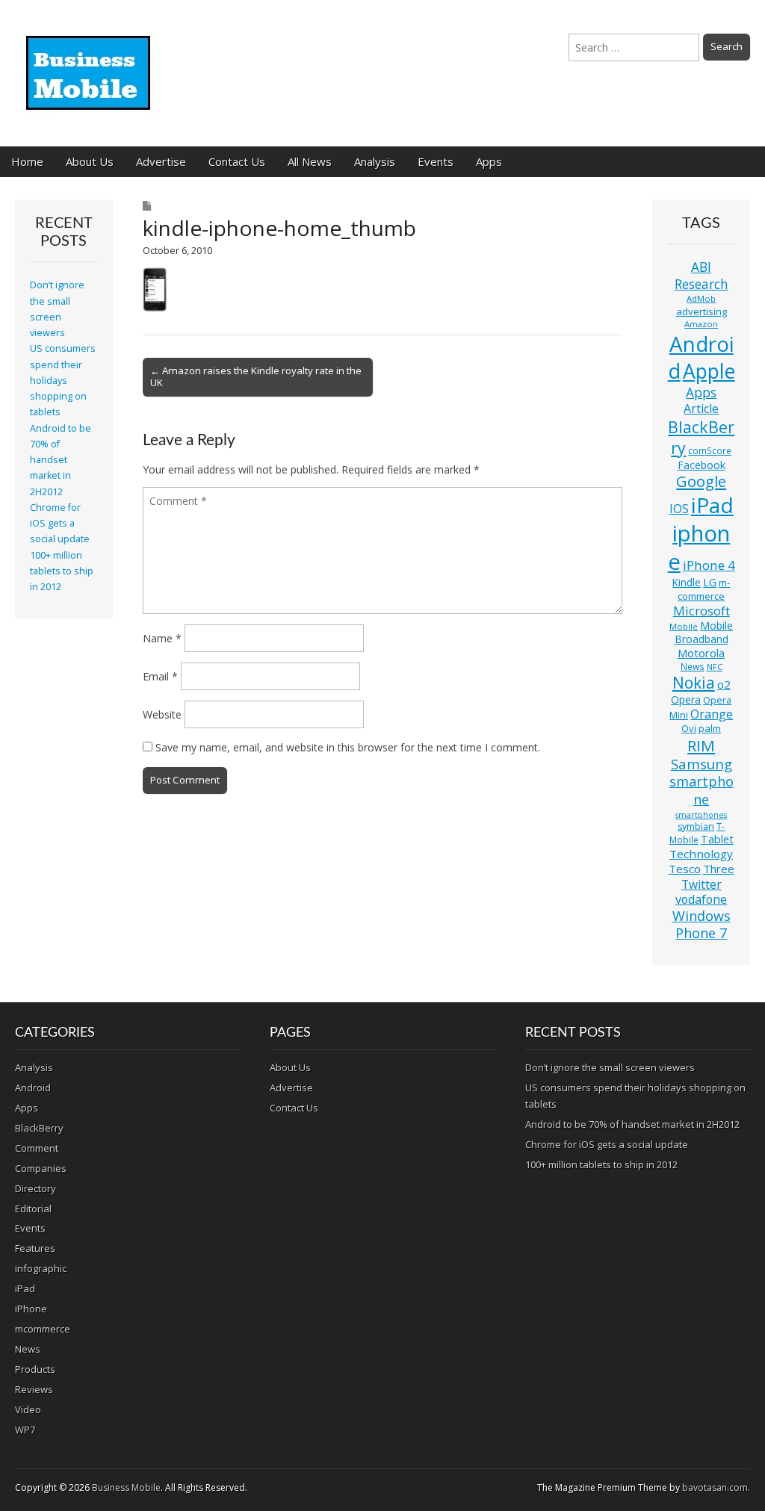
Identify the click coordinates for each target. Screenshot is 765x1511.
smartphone (701, 790)
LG (709, 582)
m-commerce (704, 589)
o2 (724, 684)
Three (718, 868)
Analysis (374, 161)
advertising (701, 311)
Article (701, 408)
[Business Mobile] (89, 62)
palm (710, 728)
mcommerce (42, 1328)
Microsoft (701, 610)
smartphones (701, 815)
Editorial (33, 1208)
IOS (679, 508)
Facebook (701, 465)
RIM (701, 745)
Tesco (685, 868)
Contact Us (236, 161)
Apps (489, 161)
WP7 (25, 1429)
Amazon (701, 323)
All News (310, 161)
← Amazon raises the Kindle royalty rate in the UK (256, 376)
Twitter (701, 884)
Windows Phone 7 (701, 925)
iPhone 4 (709, 565)
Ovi (688, 728)
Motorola (701, 653)
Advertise (161, 161)
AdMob (701, 298)
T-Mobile (697, 833)
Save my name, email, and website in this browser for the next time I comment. (347, 747)
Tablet (717, 839)
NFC (714, 666)
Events (435, 161)
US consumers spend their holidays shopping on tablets (63, 380)
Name (162, 638)
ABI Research (701, 275)
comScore (709, 450)
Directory (35, 1188)
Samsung (701, 763)
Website (162, 714)
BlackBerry (701, 437)
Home (27, 161)
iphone (699, 547)
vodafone (701, 899)
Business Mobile (126, 1487)
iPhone (31, 1308)
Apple (709, 371)
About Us (90, 161)
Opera (686, 699)
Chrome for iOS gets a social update (60, 523)
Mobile (683, 626)
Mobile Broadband (704, 632)
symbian (696, 826)
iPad (712, 505)
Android (701, 357)
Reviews (34, 1389)
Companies (40, 1168)
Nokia (693, 682)
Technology (701, 853)
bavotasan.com (715, 1487)
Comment (36, 1148)
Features (35, 1248)
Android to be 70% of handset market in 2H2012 (60, 460)
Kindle (686, 582)
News (692, 666)
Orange (711, 714)
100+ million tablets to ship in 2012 (61, 571)
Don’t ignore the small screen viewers (610, 1067)
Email (160, 676)
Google (701, 481)
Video (28, 1409)
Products (35, 1369)
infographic (40, 1268)
